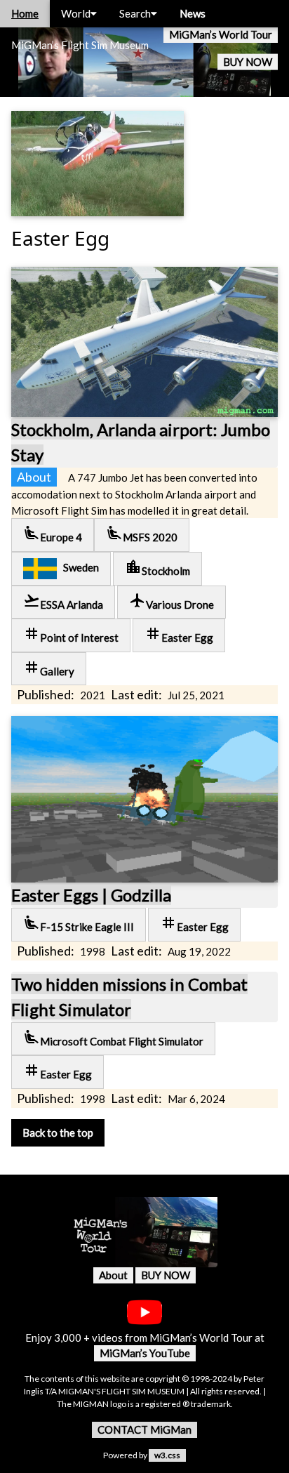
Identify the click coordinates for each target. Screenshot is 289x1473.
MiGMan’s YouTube (145, 1353)
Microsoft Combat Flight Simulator (113, 1038)
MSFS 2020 (141, 533)
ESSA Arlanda (63, 601)
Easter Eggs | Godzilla (91, 895)
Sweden (78, 567)
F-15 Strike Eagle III (78, 923)
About (113, 1275)
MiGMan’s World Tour (220, 34)
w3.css (167, 1455)
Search (135, 13)
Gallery (48, 668)
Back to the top (57, 1132)
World (75, 13)
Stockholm (157, 567)
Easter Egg (178, 634)
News (193, 13)
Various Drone (171, 601)
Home (25, 13)
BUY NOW (247, 61)
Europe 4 (52, 533)
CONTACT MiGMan (144, 1429)
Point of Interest (71, 634)
